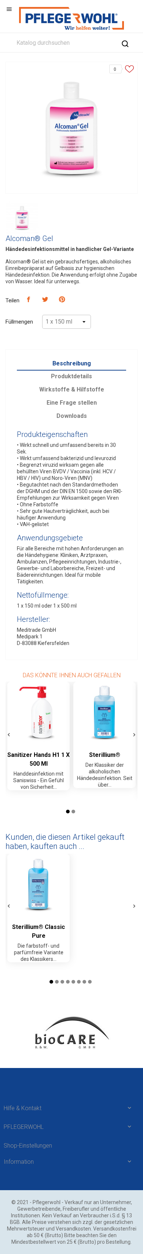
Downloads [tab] (71, 415)
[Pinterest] (62, 300)
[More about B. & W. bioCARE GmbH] (72, 1032)
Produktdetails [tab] (71, 376)
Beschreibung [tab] (71, 363)
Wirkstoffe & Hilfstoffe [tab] (71, 389)
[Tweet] (45, 300)
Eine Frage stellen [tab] (72, 402)
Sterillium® (104, 754)
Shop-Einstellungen (28, 1145)
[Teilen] (28, 300)
